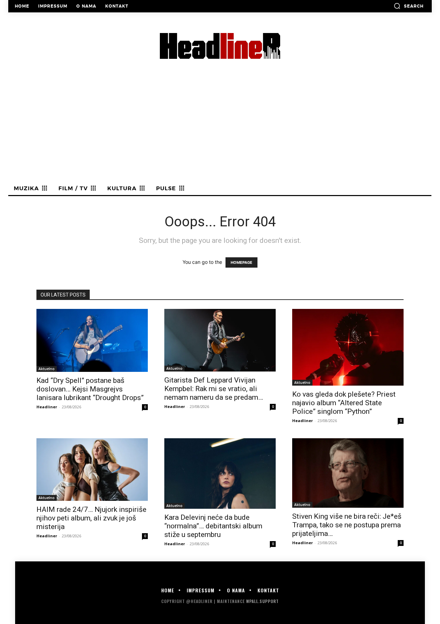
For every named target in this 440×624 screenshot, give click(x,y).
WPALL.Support (262, 601)
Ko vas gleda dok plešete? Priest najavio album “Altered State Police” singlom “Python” (344, 403)
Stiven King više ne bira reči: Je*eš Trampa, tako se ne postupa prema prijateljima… (347, 525)
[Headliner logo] (220, 46)
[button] (409, 5)
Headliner (46, 406)
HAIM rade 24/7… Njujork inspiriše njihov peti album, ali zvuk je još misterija (91, 518)
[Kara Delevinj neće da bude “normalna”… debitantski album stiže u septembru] (220, 473)
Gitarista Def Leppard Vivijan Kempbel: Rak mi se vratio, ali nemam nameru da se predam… (213, 388)
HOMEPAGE (241, 262)
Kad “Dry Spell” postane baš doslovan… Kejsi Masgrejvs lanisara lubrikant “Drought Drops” (90, 389)
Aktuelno (46, 368)
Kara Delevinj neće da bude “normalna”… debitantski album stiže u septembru (213, 526)
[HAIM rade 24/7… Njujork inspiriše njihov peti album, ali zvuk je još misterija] (92, 469)
